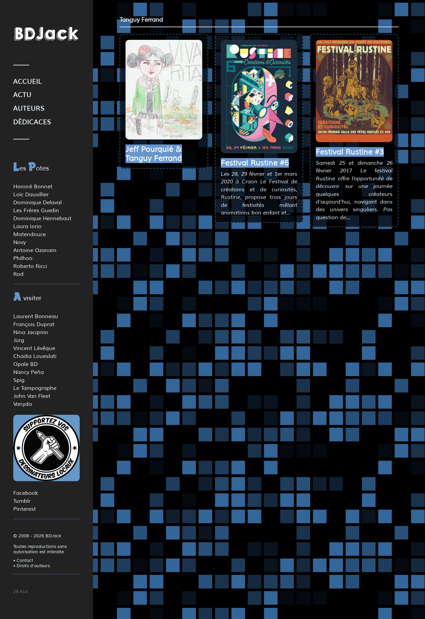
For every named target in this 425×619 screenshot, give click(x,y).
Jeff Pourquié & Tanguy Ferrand (154, 153)
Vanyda (22, 404)
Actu (22, 95)
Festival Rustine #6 (255, 163)
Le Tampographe (34, 388)
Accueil (27, 82)
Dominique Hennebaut (42, 218)
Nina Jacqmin (30, 332)
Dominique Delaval (37, 202)
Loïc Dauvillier (31, 194)
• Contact (23, 560)
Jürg (18, 340)
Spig (19, 380)
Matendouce (29, 234)
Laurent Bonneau (35, 316)
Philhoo (23, 258)
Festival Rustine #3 (350, 152)
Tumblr (22, 501)
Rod (18, 274)
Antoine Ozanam (34, 250)
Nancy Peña (28, 372)
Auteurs (29, 109)
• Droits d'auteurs (31, 566)
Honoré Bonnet (32, 186)
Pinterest (24, 509)
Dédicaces (32, 122)
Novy (19, 242)
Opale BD (25, 364)
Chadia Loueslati (34, 356)
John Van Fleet (31, 396)
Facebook (25, 493)
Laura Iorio (27, 226)
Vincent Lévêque (34, 348)
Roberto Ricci (30, 266)
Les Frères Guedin (36, 210)
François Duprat (33, 324)
